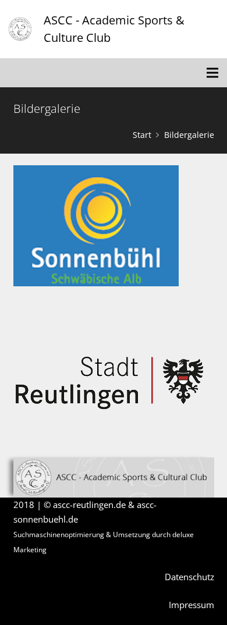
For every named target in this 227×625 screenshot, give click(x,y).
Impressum (191, 604)
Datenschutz (189, 577)
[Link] (20, 29)
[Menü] (212, 72)
